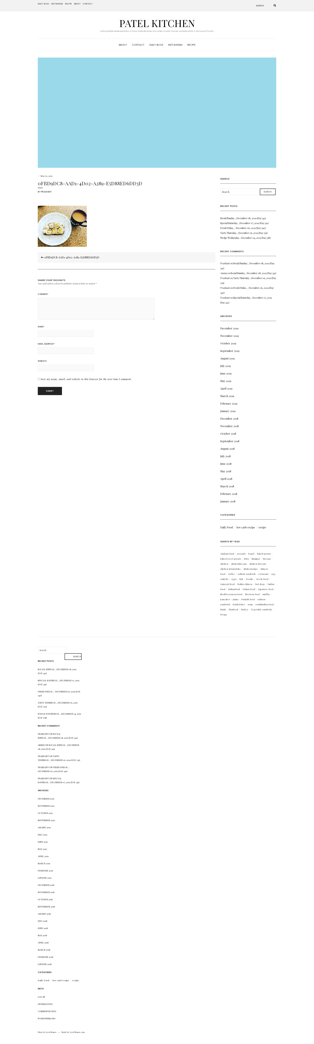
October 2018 (228, 433)
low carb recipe (245, 527)
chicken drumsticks (230, 568)
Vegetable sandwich (261, 609)
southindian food (264, 604)
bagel (251, 553)
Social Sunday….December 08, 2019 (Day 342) (243, 218)
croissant (263, 574)
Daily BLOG (43, 3)
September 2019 (229, 351)
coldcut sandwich (247, 574)
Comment (43, 294)
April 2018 (226, 478)
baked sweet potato (230, 558)
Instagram (57, 3)
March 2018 (227, 486)
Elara (40, 1032)
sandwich (225, 604)
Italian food (249, 589)
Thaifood (233, 609)
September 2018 (229, 441)
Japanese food (265, 589)
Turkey (244, 609)
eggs (234, 579)
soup (250, 604)
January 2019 (228, 411)
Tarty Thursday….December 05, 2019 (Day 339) (244, 233)
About (77, 3)
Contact (88, 3)
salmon (261, 599)
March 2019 (227, 396)
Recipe (68, 3)
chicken (224, 563)
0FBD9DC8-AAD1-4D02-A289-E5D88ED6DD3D (71, 257)
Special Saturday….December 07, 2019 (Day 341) (244, 223)
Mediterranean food (231, 594)
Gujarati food (227, 584)
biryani (267, 558)
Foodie (249, 579)
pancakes (225, 599)
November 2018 (229, 426)
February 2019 (228, 403)
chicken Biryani (257, 563)
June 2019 (226, 373)
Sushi (223, 609)
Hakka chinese (245, 584)
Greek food (262, 579)
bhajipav (256, 558)
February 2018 (228, 494)
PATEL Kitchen (157, 22)
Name (41, 326)
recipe (262, 527)
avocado (241, 553)
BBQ (246, 558)
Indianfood (234, 589)
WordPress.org (46, 1018)
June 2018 (225, 463)
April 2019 (226, 388)
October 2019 (228, 343)
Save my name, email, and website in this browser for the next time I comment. (86, 379)
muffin (266, 594)
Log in (41, 996)
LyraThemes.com (77, 1032)
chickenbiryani (239, 563)
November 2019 (229, 336)
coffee (231, 574)
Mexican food (252, 594)
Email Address (46, 343)
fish (241, 579)
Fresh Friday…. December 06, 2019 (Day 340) (243, 228)
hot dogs (260, 584)
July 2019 (225, 366)
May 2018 (225, 471)
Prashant (46, 191)
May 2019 (225, 381)
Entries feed (45, 1004)
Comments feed (47, 1011)
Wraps (223, 614)
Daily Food (226, 527)
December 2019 (229, 328)
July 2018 (225, 456)
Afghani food (227, 553)
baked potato (264, 553)
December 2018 (229, 418)
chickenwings (251, 568)
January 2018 (227, 501)
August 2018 (227, 448)
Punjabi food (248, 599)
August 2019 (227, 358)
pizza (235, 599)
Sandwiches (239, 604)
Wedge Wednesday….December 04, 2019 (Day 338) (245, 237)
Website (42, 361)
